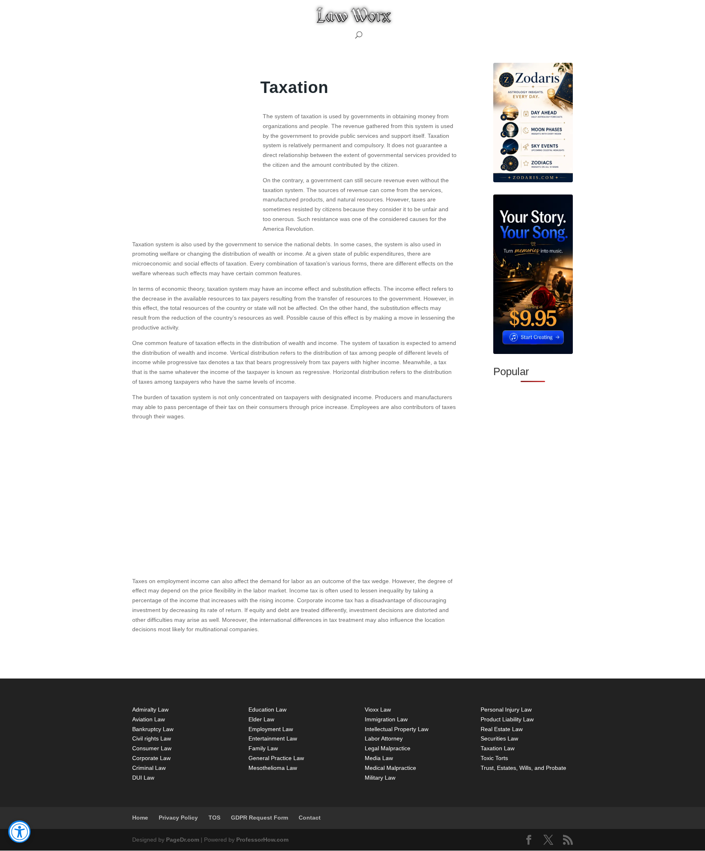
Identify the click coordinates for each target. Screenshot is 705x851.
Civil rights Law (151, 738)
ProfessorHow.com (261, 839)
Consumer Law (151, 748)
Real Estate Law (502, 729)
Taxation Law (497, 748)
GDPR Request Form (259, 817)
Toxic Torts (494, 758)
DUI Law (143, 777)
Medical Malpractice (390, 768)
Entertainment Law (272, 738)
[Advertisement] (193, 182)
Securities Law (499, 738)
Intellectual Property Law (396, 729)
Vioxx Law (378, 709)
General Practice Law (276, 758)
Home (140, 817)
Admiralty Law (150, 709)
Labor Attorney (384, 738)
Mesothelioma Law (272, 768)
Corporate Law (151, 758)
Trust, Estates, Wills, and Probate (523, 768)
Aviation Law (148, 719)
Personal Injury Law (506, 709)
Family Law (263, 748)
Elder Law (261, 719)
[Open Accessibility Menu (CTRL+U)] (19, 831)
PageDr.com (181, 839)
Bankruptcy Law (152, 729)
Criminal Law (149, 768)
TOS (214, 817)
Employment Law (270, 729)
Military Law (380, 777)
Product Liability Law (507, 719)
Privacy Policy (178, 817)
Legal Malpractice (387, 748)
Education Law (267, 709)
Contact (310, 817)
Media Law (379, 758)
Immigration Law (386, 719)
